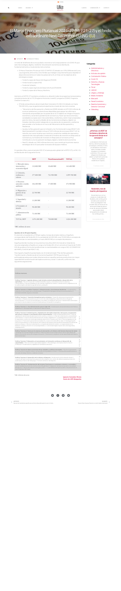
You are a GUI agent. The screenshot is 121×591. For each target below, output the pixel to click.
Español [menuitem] (61, 2)
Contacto (106, 8)
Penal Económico (97, 101)
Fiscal (93, 87)
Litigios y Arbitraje (97, 93)
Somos (20, 8)
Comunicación (94, 8)
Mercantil (94, 98)
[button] (9, 8)
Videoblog (94, 109)
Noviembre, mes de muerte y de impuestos (98, 189)
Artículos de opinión (98, 73)
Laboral (93, 90)
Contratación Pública (32, 59)
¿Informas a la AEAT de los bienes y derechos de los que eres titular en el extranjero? (98, 134)
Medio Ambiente (97, 96)
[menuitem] (60, 2)
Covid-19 (94, 79)
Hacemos (28, 8)
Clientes (84, 8)
